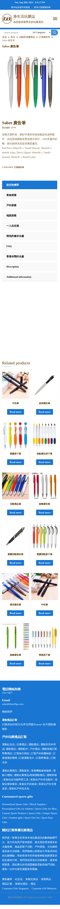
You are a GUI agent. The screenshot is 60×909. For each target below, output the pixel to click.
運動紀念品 (8, 744)
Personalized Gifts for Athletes (17, 808)
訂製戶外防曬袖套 (41, 753)
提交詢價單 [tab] (12, 184)
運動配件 (23, 749)
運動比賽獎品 (21, 775)
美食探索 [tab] (11, 195)
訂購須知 (7, 724)
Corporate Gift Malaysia (44, 888)
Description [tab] (12, 266)
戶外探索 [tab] (11, 205)
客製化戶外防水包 (19, 788)
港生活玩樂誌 (24, 16)
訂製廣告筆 (19, 167)
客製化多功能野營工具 (15, 779)
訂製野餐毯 (42, 757)
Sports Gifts (34, 813)
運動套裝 (24, 770)
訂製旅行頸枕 (21, 753)
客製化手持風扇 (28, 784)
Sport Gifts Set (32, 817)
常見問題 (28, 724)
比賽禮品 (22, 744)
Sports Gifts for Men (45, 808)
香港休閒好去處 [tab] (15, 256)
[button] (52, 59)
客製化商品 (32, 879)
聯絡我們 (7, 711)
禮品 (33, 883)
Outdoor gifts (16, 817)
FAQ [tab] (9, 246)
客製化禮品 (21, 883)
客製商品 (46, 879)
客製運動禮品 (37, 775)
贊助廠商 (7, 879)
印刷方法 (18, 724)
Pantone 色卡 (41, 724)
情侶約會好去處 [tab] (15, 236)
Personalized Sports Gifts (15, 804)
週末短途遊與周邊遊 (20, 7)
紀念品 (19, 879)
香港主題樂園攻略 (42, 7)
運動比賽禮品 (10, 770)
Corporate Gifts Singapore (15, 888)
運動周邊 (47, 749)
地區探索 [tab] (11, 215)
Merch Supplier (37, 804)
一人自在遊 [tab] (12, 225)
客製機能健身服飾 (41, 770)
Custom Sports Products (14, 813)
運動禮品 (34, 744)
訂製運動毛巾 (26, 757)
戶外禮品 (35, 749)
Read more (15, 411)
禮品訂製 (7, 883)
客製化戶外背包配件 (41, 779)
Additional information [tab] (18, 276)
